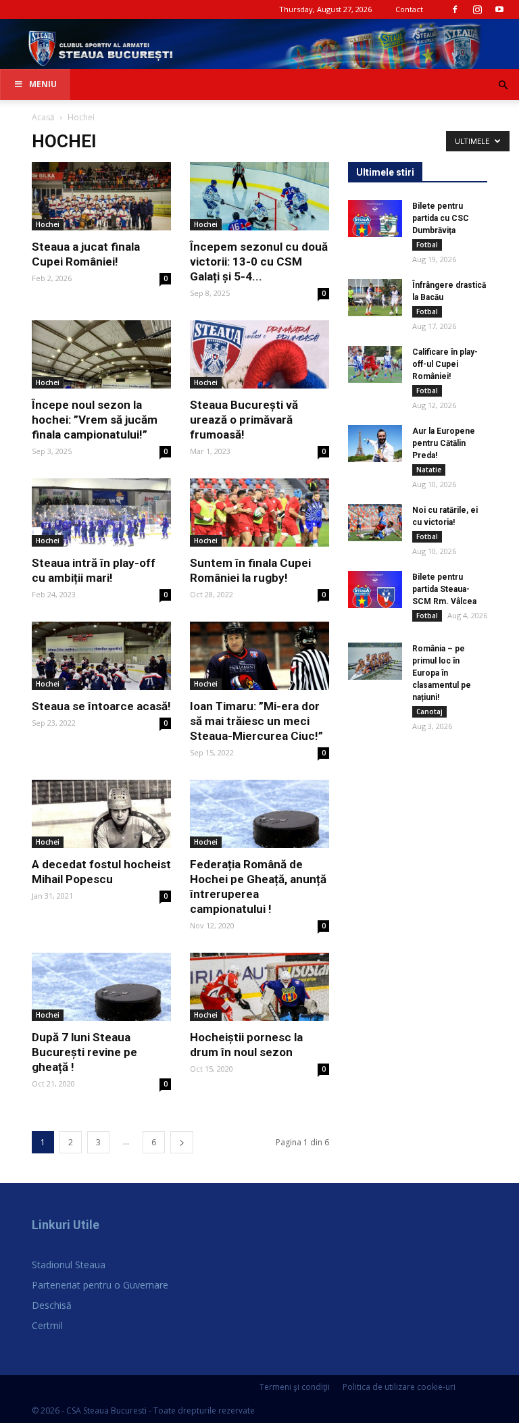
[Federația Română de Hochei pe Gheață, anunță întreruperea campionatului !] (259, 814)
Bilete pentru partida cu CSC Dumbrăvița (440, 218)
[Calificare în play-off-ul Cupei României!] (375, 364)
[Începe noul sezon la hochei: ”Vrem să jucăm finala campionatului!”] (101, 354)
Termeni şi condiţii (295, 1387)
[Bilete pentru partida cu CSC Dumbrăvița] (375, 218)
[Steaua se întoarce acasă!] (101, 656)
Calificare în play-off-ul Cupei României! (445, 364)
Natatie (428, 469)
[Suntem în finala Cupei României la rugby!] (259, 512)
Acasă (43, 117)
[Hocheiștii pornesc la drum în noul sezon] (259, 987)
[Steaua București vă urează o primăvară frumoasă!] (259, 354)
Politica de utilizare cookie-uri (399, 1387)
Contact (409, 9)
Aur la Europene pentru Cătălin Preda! (443, 443)
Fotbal (427, 244)
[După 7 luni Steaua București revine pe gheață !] (101, 987)
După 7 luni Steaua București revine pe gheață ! (84, 1052)
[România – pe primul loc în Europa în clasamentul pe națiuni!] (375, 661)
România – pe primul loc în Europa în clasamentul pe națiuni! (441, 673)
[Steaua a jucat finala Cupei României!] (101, 196)
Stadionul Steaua (68, 1264)
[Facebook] (455, 9)
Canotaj (429, 711)
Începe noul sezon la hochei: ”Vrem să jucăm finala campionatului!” (94, 419)
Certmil (47, 1325)
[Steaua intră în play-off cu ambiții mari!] (101, 512)
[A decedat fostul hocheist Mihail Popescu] (101, 814)
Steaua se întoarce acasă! (101, 706)
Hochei (47, 224)
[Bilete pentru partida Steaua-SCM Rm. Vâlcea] (375, 589)
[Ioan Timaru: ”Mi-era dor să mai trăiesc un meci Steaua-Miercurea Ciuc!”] (259, 656)
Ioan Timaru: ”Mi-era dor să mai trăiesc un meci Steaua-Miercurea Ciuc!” (256, 721)
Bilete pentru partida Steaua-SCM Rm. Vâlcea (444, 589)
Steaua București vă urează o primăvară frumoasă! (244, 419)
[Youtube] (499, 9)
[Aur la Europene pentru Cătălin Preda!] (375, 443)
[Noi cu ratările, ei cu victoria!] (375, 522)
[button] (503, 85)
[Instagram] (477, 9)
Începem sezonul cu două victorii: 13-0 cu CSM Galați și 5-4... (259, 261)
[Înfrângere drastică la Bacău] (375, 297)
